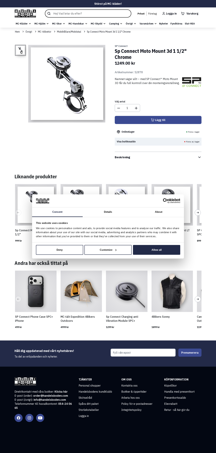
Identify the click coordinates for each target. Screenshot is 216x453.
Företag (152, 13)
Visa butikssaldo (126, 141)
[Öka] (136, 108)
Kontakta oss (129, 385)
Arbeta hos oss (130, 397)
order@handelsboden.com (50, 395)
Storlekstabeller (89, 409)
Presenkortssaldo (175, 397)
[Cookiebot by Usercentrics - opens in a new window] (165, 200)
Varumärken (146, 23)
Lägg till (160, 120)
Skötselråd (85, 397)
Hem (17, 31)
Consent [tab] (57, 211)
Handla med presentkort (179, 391)
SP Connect (121, 46)
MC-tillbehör (44, 31)
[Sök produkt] (88, 13)
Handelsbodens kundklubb (95, 391)
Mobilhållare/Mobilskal (69, 31)
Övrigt (129, 23)
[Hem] (25, 13)
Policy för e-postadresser (136, 403)
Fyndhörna (176, 23)
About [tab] (158, 211)
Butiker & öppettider (133, 391)
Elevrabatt (170, 403)
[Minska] (118, 108)
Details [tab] (108, 211)
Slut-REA (190, 23)
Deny (60, 249)
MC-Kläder (22, 23)
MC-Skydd (96, 23)
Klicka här (61, 391)
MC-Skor (57, 23)
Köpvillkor (170, 385)
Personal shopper (90, 385)
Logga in (84, 416)
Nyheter (163, 23)
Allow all (157, 249)
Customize (106, 249)
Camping (114, 23)
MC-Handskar (76, 23)
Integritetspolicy (131, 409)
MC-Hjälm (39, 23)
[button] (18, 213)
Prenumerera (190, 352)
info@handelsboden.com (50, 399)
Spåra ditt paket (89, 403)
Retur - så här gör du (176, 409)
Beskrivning (122, 157)
